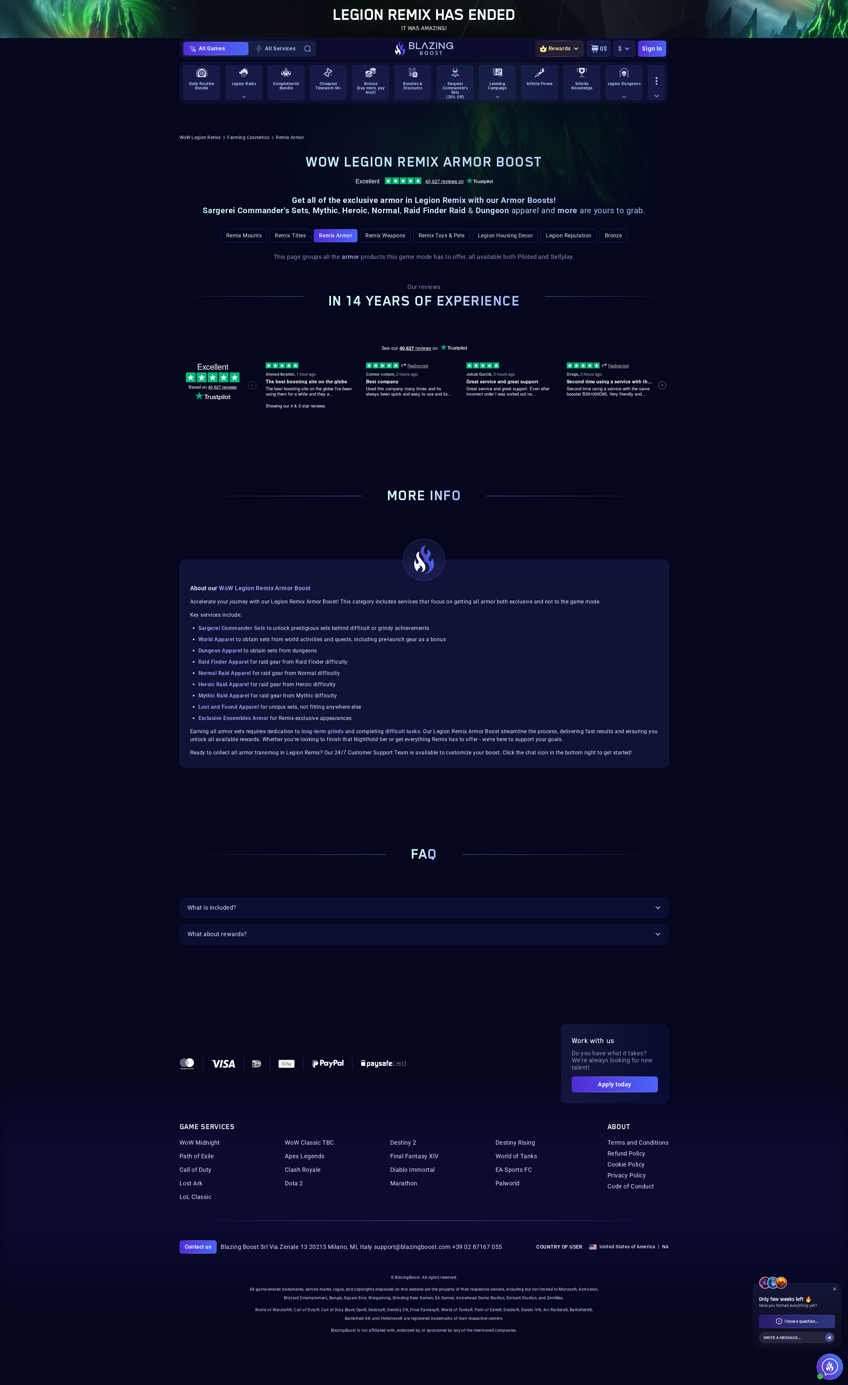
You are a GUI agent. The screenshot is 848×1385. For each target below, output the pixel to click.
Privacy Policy (627, 1175)
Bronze (613, 235)
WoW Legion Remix (200, 137)
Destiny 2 (403, 1143)
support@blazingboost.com (412, 1247)
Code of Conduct (631, 1186)
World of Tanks (516, 1156)
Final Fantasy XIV (414, 1156)
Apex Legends (305, 1156)
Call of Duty (196, 1170)
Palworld (508, 1183)
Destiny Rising (515, 1143)
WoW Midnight (200, 1143)
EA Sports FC (514, 1170)
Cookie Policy (626, 1165)
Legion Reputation (568, 235)
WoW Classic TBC (309, 1143)
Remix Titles (290, 235)
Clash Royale (303, 1170)
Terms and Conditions (638, 1143)
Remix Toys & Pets (442, 235)
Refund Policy (627, 1154)
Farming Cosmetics (248, 137)
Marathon (403, 1183)
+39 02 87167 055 (477, 1247)
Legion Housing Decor (505, 235)
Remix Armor (335, 235)
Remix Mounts (244, 235)
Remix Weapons (385, 235)
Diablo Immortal (412, 1170)
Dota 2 (294, 1183)
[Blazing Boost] (424, 48)
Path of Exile (197, 1156)
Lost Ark (191, 1183)
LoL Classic (196, 1197)
